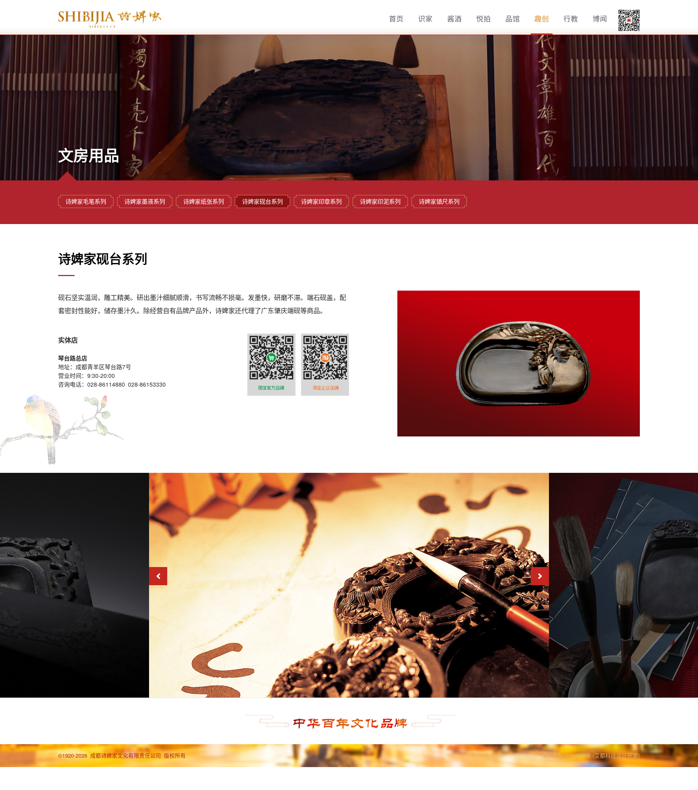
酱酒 (454, 19)
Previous (158, 576)
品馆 (512, 19)
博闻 (600, 19)
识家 (425, 19)
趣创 (541, 19)
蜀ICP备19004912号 (566, 755)
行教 (570, 19)
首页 (396, 19)
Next (540, 576)
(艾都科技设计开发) (616, 755)
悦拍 (483, 19)
